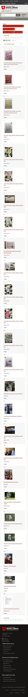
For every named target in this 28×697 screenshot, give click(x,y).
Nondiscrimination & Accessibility (17, 690)
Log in (26, 3)
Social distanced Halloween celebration (13, 416)
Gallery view (7, 40)
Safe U (11, 692)
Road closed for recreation (10, 586)
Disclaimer (17, 692)
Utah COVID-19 (6, 11)
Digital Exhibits (6, 663)
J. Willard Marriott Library (7, 633)
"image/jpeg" (8, 32)
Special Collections (7, 647)
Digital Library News (7, 667)
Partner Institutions (7, 677)
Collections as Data (7, 665)
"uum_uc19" (8, 29)
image (18, 32)
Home (2, 1)
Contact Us (5, 638)
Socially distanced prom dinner (11, 482)
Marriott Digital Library (7, 660)
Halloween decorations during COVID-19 (13, 393)
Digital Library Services (7, 646)
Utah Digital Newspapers (8, 661)
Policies (23, 692)
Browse (7, 1)
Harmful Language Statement (8, 3)
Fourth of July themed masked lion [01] (13, 543)
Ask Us (11, 1)
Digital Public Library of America (9, 681)
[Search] (18, 15)
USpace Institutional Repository (9, 669)
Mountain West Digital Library (9, 679)
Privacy (7, 690)
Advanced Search (24, 15)
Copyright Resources (7, 649)
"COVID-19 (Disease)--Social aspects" (13, 26)
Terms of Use (5, 651)
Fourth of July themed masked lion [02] (13, 523)
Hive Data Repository (7, 670)
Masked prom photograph (10, 566)
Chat (16, 1)
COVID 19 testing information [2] (11, 608)
